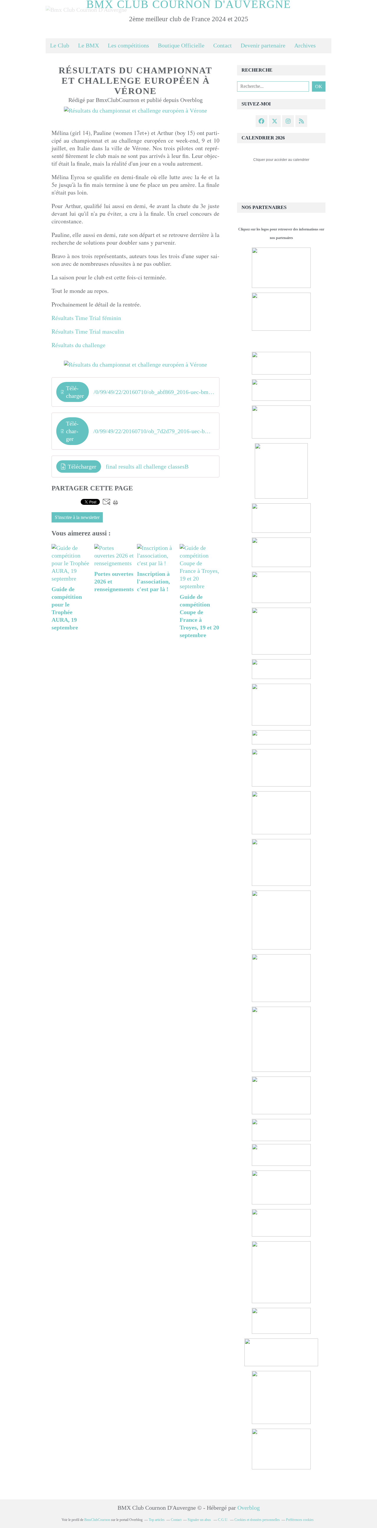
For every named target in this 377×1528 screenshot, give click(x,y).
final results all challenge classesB (147, 466)
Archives (305, 45)
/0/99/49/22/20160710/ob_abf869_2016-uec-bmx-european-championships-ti (154, 392)
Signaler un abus (200, 1520)
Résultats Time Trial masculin (88, 331)
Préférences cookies (300, 1520)
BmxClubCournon (97, 1520)
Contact (222, 45)
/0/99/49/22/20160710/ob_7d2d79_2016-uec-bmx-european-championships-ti (154, 431)
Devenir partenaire (263, 45)
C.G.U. (223, 1520)
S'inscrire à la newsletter (77, 517)
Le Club (59, 45)
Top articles (157, 1520)
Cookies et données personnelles (257, 1520)
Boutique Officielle (181, 45)
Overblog (248, 1507)
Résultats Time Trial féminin (86, 318)
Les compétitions (128, 45)
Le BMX (88, 45)
